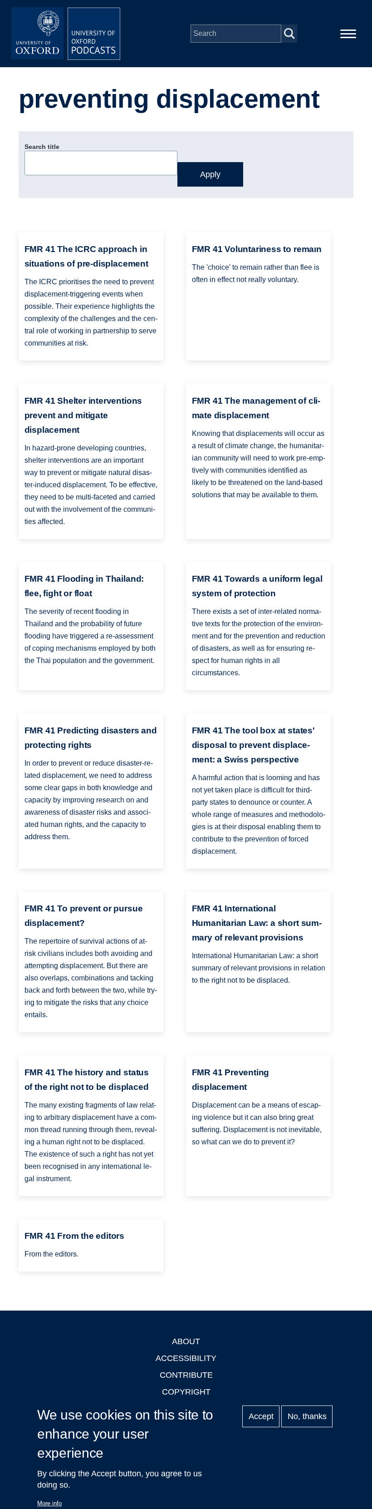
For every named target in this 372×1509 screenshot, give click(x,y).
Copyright (186, 1391)
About (186, 1341)
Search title (41, 146)
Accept (261, 1416)
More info (49, 1503)
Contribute (186, 1375)
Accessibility (186, 1358)
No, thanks (307, 1416)
